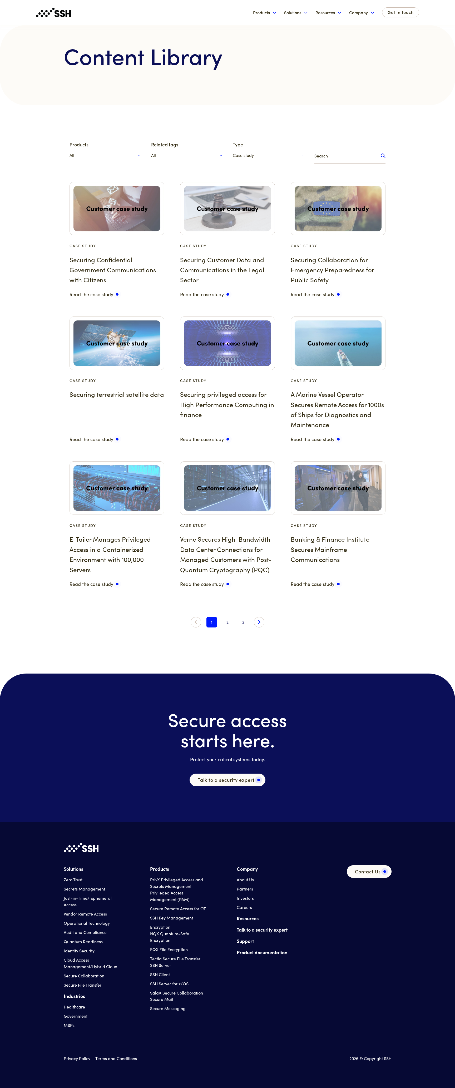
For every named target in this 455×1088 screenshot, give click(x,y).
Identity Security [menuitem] (79, 950)
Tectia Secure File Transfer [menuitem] (175, 958)
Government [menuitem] (75, 1016)
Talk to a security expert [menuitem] (262, 929)
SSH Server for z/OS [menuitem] (169, 983)
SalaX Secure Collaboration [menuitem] (176, 993)
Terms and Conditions (116, 1058)
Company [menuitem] (247, 869)
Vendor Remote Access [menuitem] (85, 914)
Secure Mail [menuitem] (161, 999)
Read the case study (91, 294)
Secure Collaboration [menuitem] (84, 975)
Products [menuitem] (159, 869)
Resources (325, 12)
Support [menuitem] (245, 941)
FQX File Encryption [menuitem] (169, 949)
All (72, 155)
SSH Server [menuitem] (160, 965)
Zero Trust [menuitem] (73, 879)
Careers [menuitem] (244, 907)
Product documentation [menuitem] (262, 952)
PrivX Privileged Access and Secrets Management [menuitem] (176, 883)
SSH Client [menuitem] (160, 974)
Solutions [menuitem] (73, 869)
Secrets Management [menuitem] (84, 889)
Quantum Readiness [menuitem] (83, 941)
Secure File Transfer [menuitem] (82, 985)
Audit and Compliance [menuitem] (85, 932)
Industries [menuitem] (74, 996)
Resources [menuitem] (248, 918)
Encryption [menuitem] (160, 927)
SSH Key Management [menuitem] (171, 918)
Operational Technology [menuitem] (87, 923)
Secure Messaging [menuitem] (168, 1008)
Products (261, 12)
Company (358, 12)
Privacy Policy (77, 1058)
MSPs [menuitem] (69, 1025)
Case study (243, 155)
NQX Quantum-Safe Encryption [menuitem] (169, 937)
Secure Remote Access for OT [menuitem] (178, 908)
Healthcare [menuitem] (74, 1007)
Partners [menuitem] (245, 889)
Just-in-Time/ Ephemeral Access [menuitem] (88, 901)
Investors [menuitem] (245, 898)
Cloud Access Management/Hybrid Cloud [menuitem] (90, 963)
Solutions (292, 12)
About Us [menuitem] (245, 879)
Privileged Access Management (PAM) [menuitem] (170, 896)
